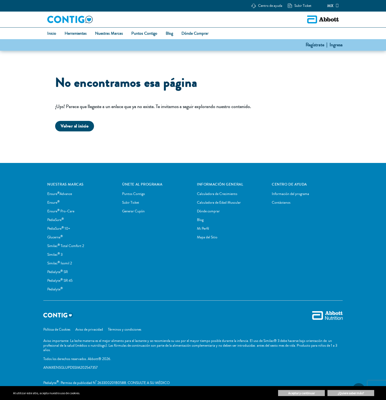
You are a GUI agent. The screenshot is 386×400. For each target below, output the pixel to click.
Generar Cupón (133, 211)
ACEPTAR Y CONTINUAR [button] (301, 393)
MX (330, 5)
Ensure (53, 202)
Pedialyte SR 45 (59, 280)
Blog (200, 220)
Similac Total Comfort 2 (65, 246)
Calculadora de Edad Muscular (219, 202)
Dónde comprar (208, 211)
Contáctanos (281, 202)
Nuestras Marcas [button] (109, 33)
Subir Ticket (130, 202)
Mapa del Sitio (207, 237)
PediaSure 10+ (58, 228)
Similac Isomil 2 (59, 263)
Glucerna (55, 237)
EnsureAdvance (59, 194)
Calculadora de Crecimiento (217, 194)
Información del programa (290, 194)
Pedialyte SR (57, 272)
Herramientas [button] (76, 33)
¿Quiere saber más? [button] (351, 393)
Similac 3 (54, 254)
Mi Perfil (203, 228)
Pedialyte (55, 289)
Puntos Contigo (133, 194)
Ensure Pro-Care (60, 211)
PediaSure (55, 220)
